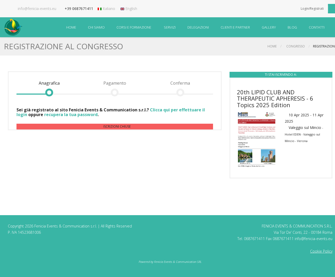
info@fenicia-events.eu (37, 8)
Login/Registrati (312, 8)
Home (71, 27)
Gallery (269, 27)
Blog (292, 27)
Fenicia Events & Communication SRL (178, 262)
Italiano (108, 8)
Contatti (317, 27)
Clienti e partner (235, 27)
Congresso (295, 46)
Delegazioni (198, 27)
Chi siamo (96, 27)
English (130, 8)
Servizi (170, 27)
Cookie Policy (321, 251)
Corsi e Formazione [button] (133, 27)
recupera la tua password (71, 114)
